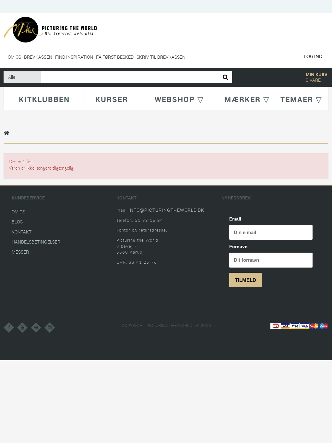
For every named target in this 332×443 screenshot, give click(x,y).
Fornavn (238, 246)
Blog (17, 222)
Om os (14, 57)
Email (235, 219)
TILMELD (245, 280)
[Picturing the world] (50, 29)
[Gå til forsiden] (7, 133)
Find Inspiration (74, 57)
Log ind (313, 56)
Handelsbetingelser (36, 242)
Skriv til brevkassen (160, 57)
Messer (20, 252)
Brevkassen (38, 57)
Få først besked (115, 57)
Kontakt (21, 232)
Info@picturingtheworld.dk (166, 210)
